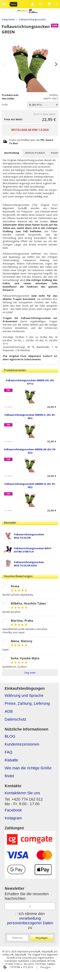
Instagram (13, 818)
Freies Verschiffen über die (31, 141)
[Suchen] (41, 4)
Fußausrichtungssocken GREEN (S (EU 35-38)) (30, 485)
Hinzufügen (42, 937)
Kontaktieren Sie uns (22, 793)
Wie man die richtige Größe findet (28, 772)
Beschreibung (11, 152)
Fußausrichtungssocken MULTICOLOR (29, 536)
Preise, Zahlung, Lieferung (27, 703)
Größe (5, 104)
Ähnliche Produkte (35, 152)
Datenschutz (15, 719)
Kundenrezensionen (22, 744)
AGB (9, 711)
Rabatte (11, 760)
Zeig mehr (30, 672)
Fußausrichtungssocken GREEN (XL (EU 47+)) (30, 382)
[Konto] (32, 4)
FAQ (8, 752)
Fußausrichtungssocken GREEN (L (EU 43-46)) (30, 416)
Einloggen (45, 967)
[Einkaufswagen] (49, 4)
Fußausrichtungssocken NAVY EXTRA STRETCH (33, 550)
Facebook (13, 810)
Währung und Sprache (24, 696)
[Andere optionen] (56, 4)
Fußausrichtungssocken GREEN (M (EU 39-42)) (30, 451)
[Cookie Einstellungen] (5, 967)
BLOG (10, 736)
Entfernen (17, 937)
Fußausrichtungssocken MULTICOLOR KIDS (29, 563)
